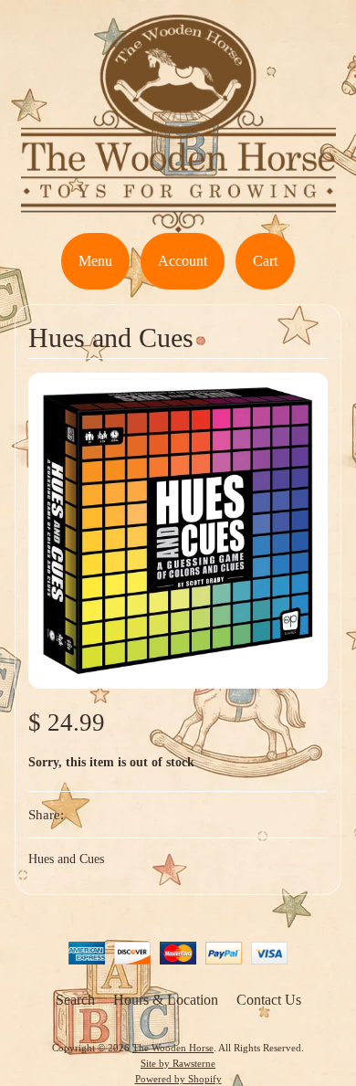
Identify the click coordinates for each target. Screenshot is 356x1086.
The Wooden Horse (173, 1047)
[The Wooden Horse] (178, 221)
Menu (95, 261)
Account (182, 261)
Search (75, 999)
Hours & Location (165, 999)
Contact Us (268, 999)
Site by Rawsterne (178, 1063)
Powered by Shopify (178, 1078)
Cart (265, 261)
